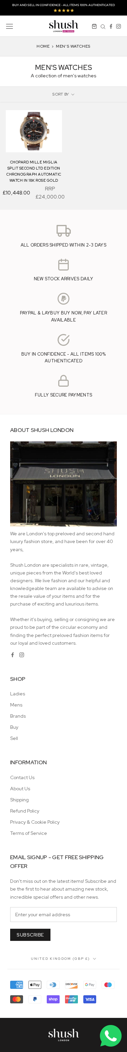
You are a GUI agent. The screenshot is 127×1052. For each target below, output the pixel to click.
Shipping (19, 800)
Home (43, 46)
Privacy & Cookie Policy (35, 822)
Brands (18, 716)
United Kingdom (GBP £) (60, 958)
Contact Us (22, 777)
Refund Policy (24, 811)
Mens (16, 705)
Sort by (61, 94)
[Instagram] (118, 26)
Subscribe (30, 935)
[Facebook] (111, 26)
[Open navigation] (9, 25)
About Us (20, 789)
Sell (14, 738)
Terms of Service (28, 833)
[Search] (103, 26)
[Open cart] (94, 26)
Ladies (17, 694)
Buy (14, 727)
